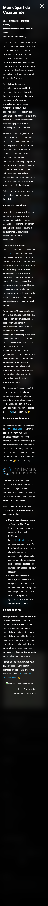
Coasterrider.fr (21, 540)
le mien (11, 412)
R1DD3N (7, 253)
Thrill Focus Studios (16, 429)
